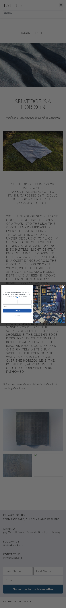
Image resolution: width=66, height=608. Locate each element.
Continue (17, 310)
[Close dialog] (63, 287)
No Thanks (17, 315)
